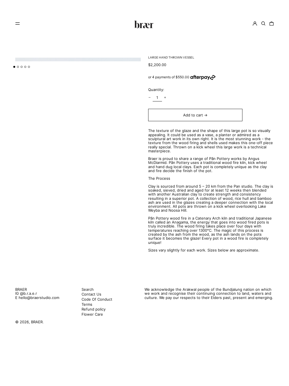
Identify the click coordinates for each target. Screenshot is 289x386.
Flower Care (92, 314)
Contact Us (91, 294)
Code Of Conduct (97, 299)
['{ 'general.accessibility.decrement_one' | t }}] (149, 97)
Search (88, 289)
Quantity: (156, 89)
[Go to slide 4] (25, 67)
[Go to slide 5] (29, 67)
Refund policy (94, 309)
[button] (263, 23)
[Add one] (165, 97)
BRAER (21, 289)
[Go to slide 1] (14, 67)
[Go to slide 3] (22, 67)
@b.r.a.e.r (28, 293)
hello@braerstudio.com (39, 297)
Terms (87, 304)
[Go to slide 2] (18, 67)
